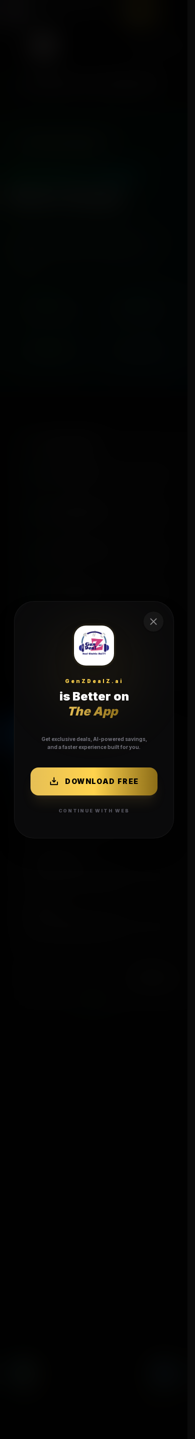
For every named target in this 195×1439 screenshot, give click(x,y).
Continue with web (94, 810)
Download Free (101, 780)
